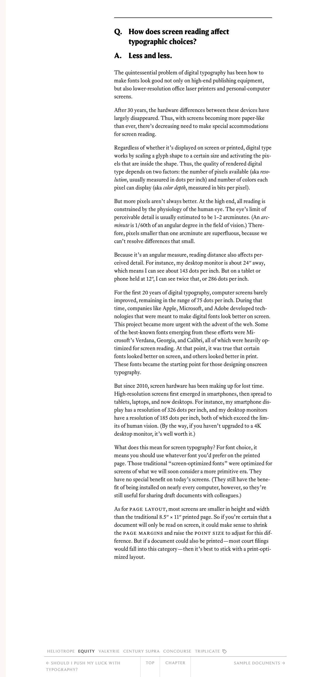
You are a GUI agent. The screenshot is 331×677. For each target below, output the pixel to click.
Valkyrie (108, 651)
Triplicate (207, 651)
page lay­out (147, 508)
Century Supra (141, 651)
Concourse (177, 651)
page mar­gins (143, 532)
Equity (86, 651)
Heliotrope (61, 651)
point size (209, 532)
